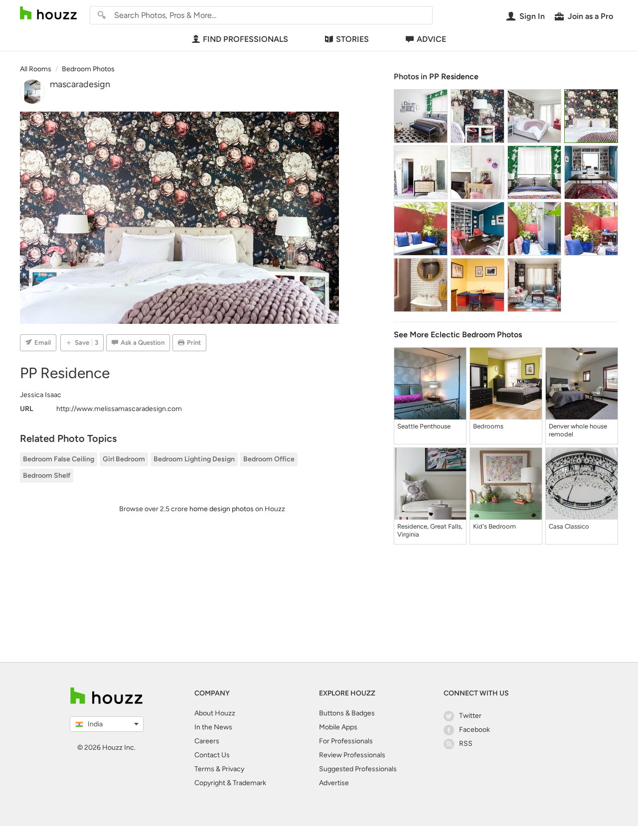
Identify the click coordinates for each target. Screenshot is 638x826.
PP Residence (453, 76)
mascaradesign (80, 84)
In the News (213, 727)
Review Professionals (352, 755)
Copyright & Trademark (230, 783)
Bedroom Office (269, 459)
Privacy (233, 769)
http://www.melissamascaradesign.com (119, 409)
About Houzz (214, 713)
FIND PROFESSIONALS (245, 39)
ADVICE (431, 39)
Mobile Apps (338, 727)
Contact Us (212, 755)
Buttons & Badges (347, 713)
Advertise (334, 783)
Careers (206, 741)
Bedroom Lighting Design (194, 459)
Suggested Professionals (358, 769)
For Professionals (346, 741)
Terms (204, 769)
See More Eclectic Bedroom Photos (458, 334)
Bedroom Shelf (46, 475)
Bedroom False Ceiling (58, 459)
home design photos (221, 509)
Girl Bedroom (124, 459)
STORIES (352, 39)
